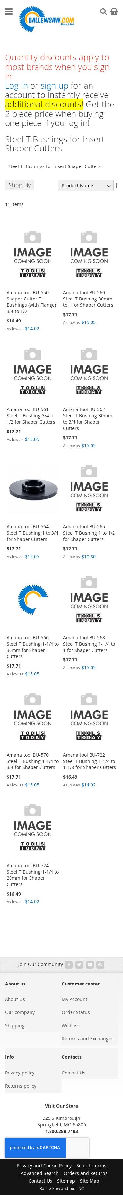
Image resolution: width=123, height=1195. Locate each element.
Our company (20, 1012)
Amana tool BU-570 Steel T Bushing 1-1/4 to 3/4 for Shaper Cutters (33, 761)
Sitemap (66, 1181)
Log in (16, 85)
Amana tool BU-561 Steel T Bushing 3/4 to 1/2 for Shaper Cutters (31, 415)
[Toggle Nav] (9, 11)
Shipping (15, 1025)
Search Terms (91, 1165)
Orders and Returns (86, 1173)
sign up (54, 85)
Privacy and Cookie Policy (44, 1165)
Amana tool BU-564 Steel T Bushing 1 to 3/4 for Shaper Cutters (32, 532)
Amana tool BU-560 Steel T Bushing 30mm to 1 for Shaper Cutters (88, 298)
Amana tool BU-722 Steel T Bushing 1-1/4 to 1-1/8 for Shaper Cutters (89, 761)
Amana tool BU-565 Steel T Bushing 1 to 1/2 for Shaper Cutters (89, 532)
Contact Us (73, 1073)
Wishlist (70, 1025)
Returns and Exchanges (87, 1038)
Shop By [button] (20, 185)
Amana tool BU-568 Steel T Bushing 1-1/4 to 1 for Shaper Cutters (89, 643)
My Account (74, 999)
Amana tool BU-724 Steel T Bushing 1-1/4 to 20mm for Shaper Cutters (33, 874)
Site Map (89, 1181)
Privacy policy (19, 1073)
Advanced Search (40, 1173)
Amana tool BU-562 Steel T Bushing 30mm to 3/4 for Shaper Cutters (87, 418)
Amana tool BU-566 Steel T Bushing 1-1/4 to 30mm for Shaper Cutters (33, 646)
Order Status (76, 1012)
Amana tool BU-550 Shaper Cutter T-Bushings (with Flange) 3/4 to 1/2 (31, 301)
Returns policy (20, 1086)
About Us (15, 999)
